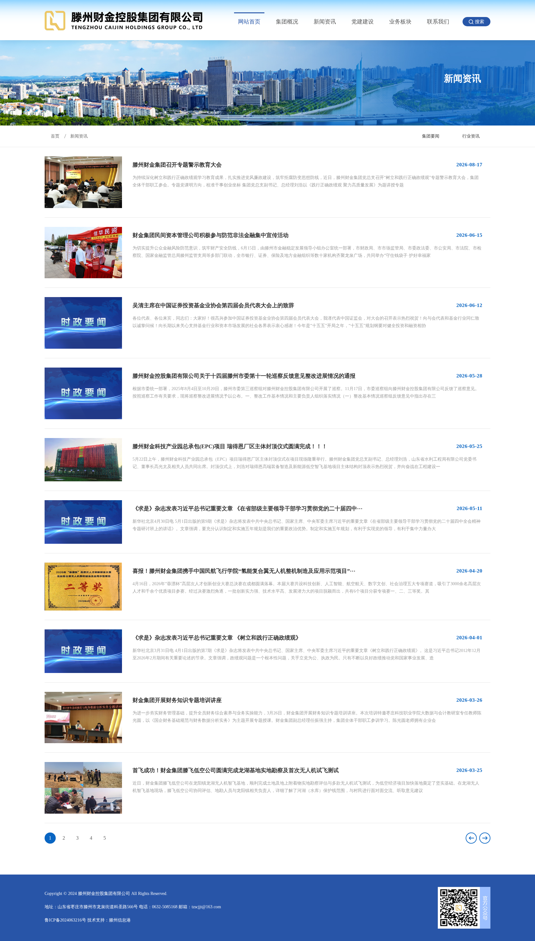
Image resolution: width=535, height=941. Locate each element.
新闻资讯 (325, 22)
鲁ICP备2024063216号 (65, 920)
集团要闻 (430, 136)
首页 (55, 136)
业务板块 (400, 22)
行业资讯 (471, 136)
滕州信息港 (120, 920)
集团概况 (287, 22)
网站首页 (249, 22)
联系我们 (438, 22)
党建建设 (362, 22)
